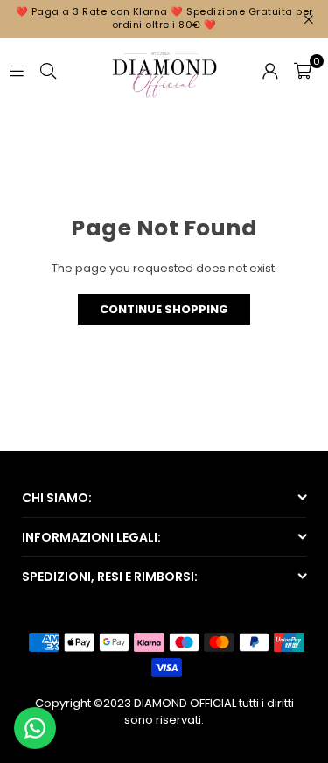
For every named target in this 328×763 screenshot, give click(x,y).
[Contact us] (35, 728)
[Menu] (16, 69)
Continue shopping (164, 309)
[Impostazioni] (270, 70)
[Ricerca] (48, 69)
